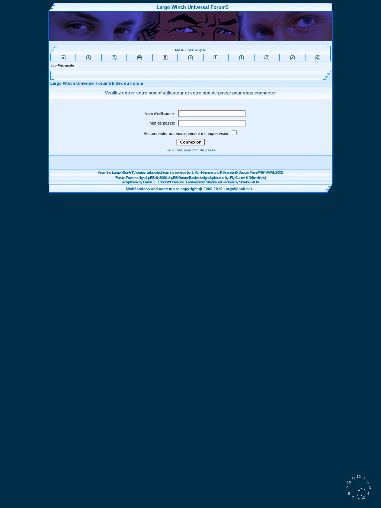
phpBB (149, 178)
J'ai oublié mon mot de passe (191, 150)
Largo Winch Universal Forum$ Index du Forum (96, 83)
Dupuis (243, 172)
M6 (261, 172)
